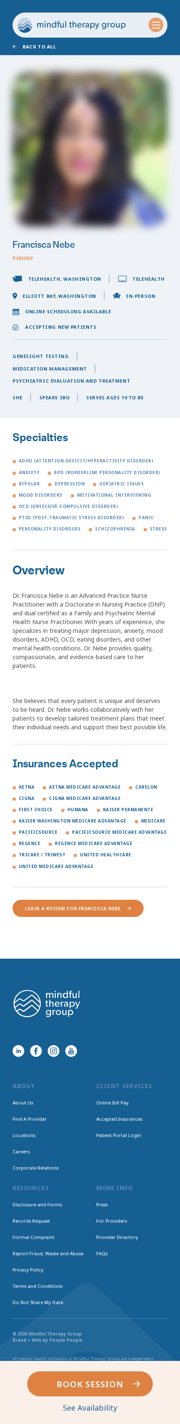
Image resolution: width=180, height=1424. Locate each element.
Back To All (39, 46)
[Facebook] (36, 1051)
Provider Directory (117, 1237)
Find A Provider (30, 1119)
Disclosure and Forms (37, 1204)
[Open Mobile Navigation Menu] (156, 25)
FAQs (102, 1253)
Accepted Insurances (119, 1119)
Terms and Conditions (37, 1286)
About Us (23, 1102)
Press (102, 1204)
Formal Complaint (33, 1237)
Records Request (31, 1221)
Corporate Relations (36, 1168)
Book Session (90, 1384)
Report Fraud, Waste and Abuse (48, 1253)
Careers (21, 1151)
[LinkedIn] (18, 1051)
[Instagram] (53, 1051)
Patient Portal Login (118, 1135)
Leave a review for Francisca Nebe (73, 908)
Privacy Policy (28, 1270)
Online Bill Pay (112, 1102)
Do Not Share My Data (38, 1302)
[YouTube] (71, 1051)
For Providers (111, 1221)
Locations (24, 1135)
